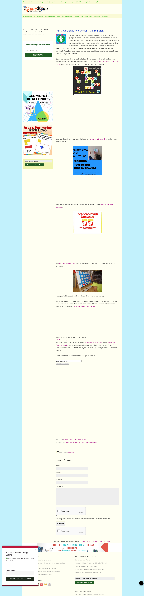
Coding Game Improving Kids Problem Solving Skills (43, 571)
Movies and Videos (87, 16)
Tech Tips (97, 16)
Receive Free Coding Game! (20, 579)
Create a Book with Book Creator (74, 440)
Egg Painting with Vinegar (83, 560)
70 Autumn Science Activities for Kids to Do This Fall (91, 563)
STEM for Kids (38, 16)
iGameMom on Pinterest (93, 342)
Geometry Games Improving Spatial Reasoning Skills (75, 2)
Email (58, 473)
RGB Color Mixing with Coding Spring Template (42, 568)
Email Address (11, 570)
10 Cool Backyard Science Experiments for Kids (89, 569)
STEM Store (105, 16)
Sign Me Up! (38, 55)
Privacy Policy (97, 2)
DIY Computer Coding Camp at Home (47, 2)
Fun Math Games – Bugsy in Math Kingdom (81, 442)
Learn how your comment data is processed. (96, 541)
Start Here (32, 2)
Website (59, 479)
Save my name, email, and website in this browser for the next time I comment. (83, 519)
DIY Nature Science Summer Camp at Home (88, 572)
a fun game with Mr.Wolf (97, 139)
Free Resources (27, 16)
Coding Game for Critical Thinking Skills (39, 574)
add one (71, 452)
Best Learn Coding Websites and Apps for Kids (89, 594)
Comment (59, 486)
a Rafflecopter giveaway (64, 340)
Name (58, 466)
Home (25, 2)
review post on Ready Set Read (83, 306)
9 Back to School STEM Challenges (86, 566)
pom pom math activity (67, 263)
